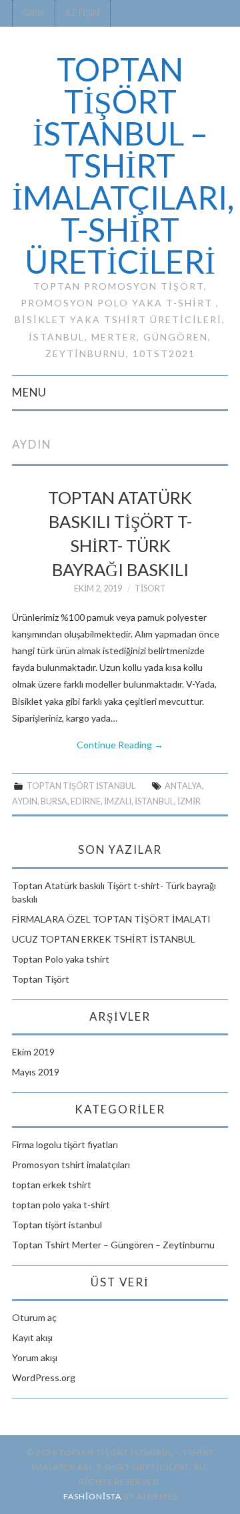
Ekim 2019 (33, 1051)
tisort (150, 588)
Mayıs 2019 (35, 1071)
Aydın (24, 801)
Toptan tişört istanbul (81, 786)
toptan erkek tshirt (51, 1184)
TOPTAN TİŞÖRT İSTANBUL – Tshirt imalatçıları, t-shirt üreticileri (123, 165)
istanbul (154, 801)
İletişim (82, 13)
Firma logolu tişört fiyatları (65, 1144)
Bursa (54, 801)
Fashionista (92, 1496)
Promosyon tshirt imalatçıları (71, 1164)
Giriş (34, 13)
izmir (189, 801)
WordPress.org (43, 1377)
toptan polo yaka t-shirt (61, 1204)
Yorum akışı (34, 1357)
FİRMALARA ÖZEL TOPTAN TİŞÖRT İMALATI (111, 919)
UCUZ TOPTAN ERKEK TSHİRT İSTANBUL (103, 939)
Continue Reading (120, 744)
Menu (29, 392)
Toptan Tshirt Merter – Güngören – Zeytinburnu (113, 1244)
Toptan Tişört (40, 979)
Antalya (183, 786)
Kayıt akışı (32, 1337)
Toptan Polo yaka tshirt (60, 959)
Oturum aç (34, 1317)
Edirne (86, 801)
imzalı (117, 801)
